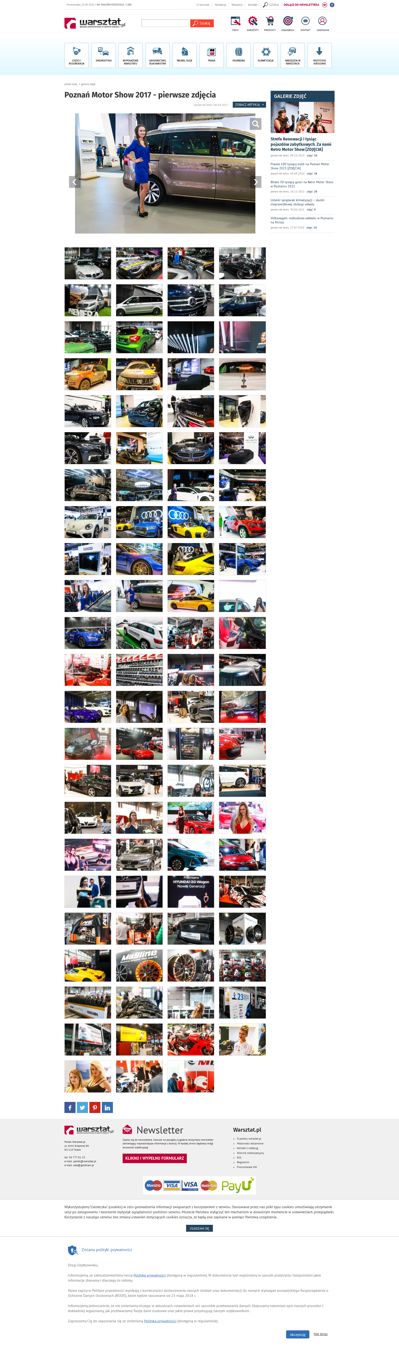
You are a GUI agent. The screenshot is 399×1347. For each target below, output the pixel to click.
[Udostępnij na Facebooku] (70, 1107)
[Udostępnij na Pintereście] (94, 1107)
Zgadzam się (201, 1228)
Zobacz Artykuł (248, 104)
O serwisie (202, 4)
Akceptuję (297, 1334)
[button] (320, 55)
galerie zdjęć (88, 84)
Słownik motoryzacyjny (250, 1153)
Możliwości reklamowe (250, 1143)
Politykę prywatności (149, 1275)
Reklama (237, 4)
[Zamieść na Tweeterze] (82, 1107)
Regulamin (243, 1162)
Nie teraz (321, 1334)
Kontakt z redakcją (247, 1148)
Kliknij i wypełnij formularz (154, 1158)
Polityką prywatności (160, 1321)
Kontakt (252, 4)
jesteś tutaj (70, 84)
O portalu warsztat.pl (249, 1138)
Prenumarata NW (247, 1167)
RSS (239, 1157)
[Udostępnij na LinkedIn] (107, 1107)
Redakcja (220, 4)
